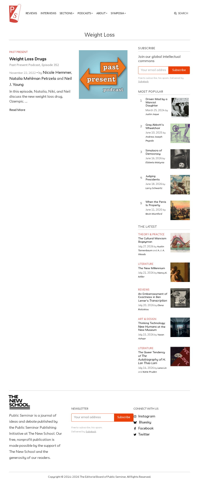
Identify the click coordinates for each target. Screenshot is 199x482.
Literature (145, 264)
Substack (143, 82)
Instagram (146, 416)
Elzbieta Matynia (155, 162)
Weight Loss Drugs (27, 59)
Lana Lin (162, 367)
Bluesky (144, 422)
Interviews (48, 13)
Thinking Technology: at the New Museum (151, 326)
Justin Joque (152, 114)
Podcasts (84, 13)
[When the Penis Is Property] (180, 210)
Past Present (18, 52)
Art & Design (147, 319)
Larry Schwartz (154, 188)
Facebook (145, 428)
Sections (66, 13)
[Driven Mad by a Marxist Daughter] (180, 107)
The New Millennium (151, 268)
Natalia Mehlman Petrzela (32, 79)
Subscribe (179, 70)
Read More (17, 110)
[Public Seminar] (15, 13)
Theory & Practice (151, 235)
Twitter (143, 434)
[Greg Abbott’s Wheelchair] (180, 133)
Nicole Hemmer (57, 73)
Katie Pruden (150, 371)
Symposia (117, 13)
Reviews (31, 13)
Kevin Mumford (154, 213)
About (101, 13)
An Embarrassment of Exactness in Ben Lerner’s (152, 297)
